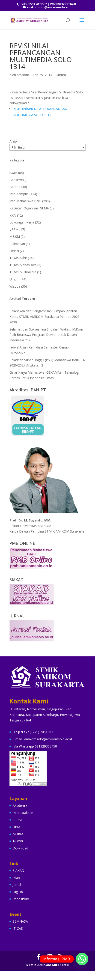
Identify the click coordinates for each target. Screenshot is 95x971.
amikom (23, 75)
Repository (21, 899)
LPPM (13, 229)
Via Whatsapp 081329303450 (35, 746)
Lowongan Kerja (21, 222)
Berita (13, 187)
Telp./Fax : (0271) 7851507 (33, 732)
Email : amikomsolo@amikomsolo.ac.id (43, 739)
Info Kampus (19, 194)
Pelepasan (17, 243)
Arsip (13, 141)
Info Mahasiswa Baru (25, 201)
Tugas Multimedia (22, 272)
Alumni (18, 841)
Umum (61, 75)
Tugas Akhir (18, 258)
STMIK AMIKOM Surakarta (47, 964)
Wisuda (14, 286)
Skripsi (14, 251)
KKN (12, 215)
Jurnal (17, 884)
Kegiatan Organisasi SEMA (29, 208)
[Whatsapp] (82, 959)
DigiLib (18, 892)
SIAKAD (18, 870)
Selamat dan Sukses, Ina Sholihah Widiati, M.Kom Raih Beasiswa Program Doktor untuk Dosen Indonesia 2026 (46, 335)
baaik (13, 172)
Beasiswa (16, 180)
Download (20, 848)
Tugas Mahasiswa (22, 265)
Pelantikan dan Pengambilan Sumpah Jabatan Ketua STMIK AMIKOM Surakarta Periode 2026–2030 (45, 316)
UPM (16, 827)
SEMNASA (20, 921)
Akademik (20, 805)
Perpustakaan (23, 812)
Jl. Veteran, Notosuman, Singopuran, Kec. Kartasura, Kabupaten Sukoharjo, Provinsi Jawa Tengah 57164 (44, 714)
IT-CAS (18, 928)
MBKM (14, 236)
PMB (16, 878)
